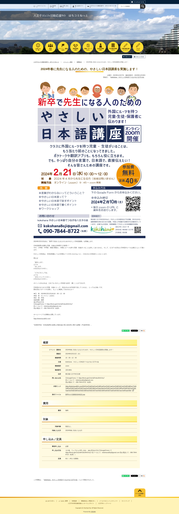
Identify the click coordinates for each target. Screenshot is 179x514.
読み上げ (128, 56)
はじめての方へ (50, 501)
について (125, 49)
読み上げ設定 (140, 56)
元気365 (93, 511)
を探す (50, 49)
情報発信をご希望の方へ (88, 501)
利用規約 (74, 501)
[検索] (142, 6)
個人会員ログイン (79, 6)
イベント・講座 (67, 62)
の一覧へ (38, 49)
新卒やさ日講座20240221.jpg (75, 394)
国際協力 (79, 62)
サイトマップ (125, 501)
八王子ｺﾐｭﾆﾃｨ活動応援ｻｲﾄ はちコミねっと (46, 62)
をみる (88, 49)
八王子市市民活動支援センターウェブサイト (81, 503)
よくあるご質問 (63, 501)
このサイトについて (41, 6)
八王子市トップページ (104, 503)
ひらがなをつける (139, 2)
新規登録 (54, 6)
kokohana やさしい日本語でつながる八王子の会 (127, 77)
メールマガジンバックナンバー (108, 501)
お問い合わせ (65, 6)
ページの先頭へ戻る (139, 494)
